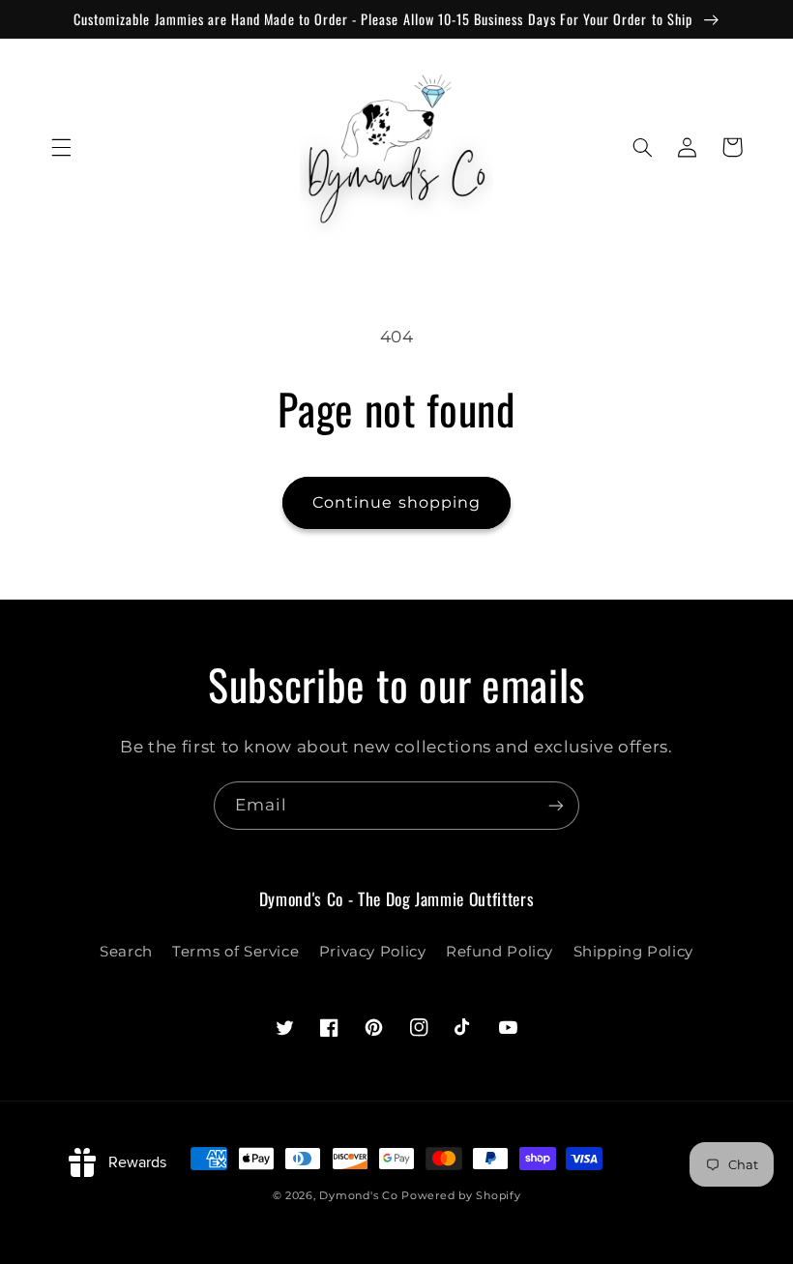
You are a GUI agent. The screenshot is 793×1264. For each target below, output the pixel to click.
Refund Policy (499, 951)
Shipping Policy (633, 951)
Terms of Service (235, 951)
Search (126, 951)
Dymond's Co (358, 1196)
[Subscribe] (556, 805)
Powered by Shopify (460, 1196)
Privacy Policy (372, 951)
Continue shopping (396, 502)
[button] (61, 147)
